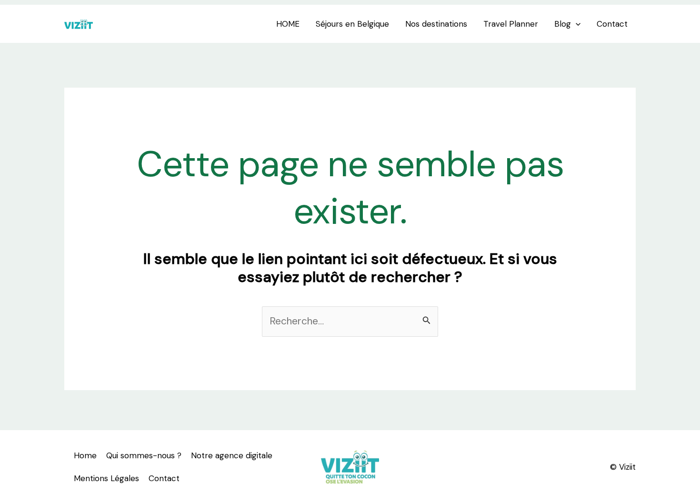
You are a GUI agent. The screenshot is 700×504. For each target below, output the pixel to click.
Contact (612, 24)
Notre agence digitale (231, 455)
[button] (575, 24)
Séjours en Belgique (352, 24)
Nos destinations (436, 24)
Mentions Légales (106, 478)
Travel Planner (510, 24)
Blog (562, 24)
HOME (288, 24)
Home (85, 455)
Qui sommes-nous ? (143, 455)
